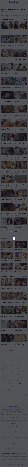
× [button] (14, 238)
